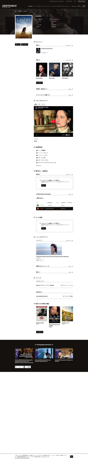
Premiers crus (65, 323)
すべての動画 (27, 366)
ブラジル (42, 205)
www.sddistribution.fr (42, 296)
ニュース (36, 6)
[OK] (71, 456)
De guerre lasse (40, 323)
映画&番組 (30, 6)
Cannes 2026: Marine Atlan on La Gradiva (63, 360)
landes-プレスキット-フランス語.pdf (45, 285)
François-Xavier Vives (55, 19)
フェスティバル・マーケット (45, 6)
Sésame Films (53, 21)
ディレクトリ (55, 6)
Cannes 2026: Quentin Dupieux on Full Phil (44, 360)
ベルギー (42, 208)
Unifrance (73, 6)
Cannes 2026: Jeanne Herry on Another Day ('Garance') (23, 360)
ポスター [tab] (43, 104)
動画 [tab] (35, 104)
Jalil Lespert (65, 78)
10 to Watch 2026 (69, 1)
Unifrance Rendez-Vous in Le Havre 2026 (57, 1)
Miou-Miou (52, 78)
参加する (79, 6)
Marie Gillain (39, 78)
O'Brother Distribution (50, 208)
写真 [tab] (39, 104)
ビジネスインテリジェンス (64, 6)
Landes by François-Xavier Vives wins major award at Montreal (52, 256)
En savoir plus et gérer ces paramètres (22, 457)
